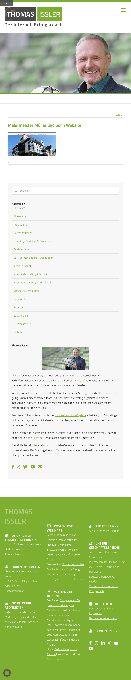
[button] (7, 673)
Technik (18, 332)
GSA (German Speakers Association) (34, 258)
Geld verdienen (22, 249)
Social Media (21, 315)
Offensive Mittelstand (26, 291)
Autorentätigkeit (23, 233)
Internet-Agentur (23, 266)
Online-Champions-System (70, 415)
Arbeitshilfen (21, 225)
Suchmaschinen (22, 324)
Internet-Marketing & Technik (30, 274)
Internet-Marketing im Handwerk (33, 282)
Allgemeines (21, 216)
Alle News (19, 208)
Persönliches (21, 299)
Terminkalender (13, 554)
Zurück (119, 115)
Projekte (18, 307)
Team (36, 438)
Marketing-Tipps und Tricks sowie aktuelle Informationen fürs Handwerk (21, 622)
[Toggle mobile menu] (123, 10)
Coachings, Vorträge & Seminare (32, 241)
